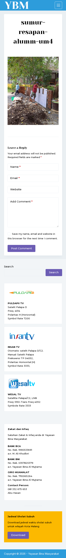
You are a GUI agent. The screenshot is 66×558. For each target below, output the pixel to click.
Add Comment (21, 201)
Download (18, 535)
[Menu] (58, 5)
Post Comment (21, 248)
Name (15, 166)
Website (15, 189)
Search (9, 266)
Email (15, 178)
